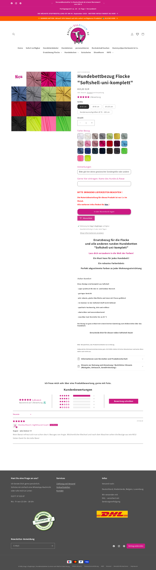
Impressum (134, 566)
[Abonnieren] (52, 546)
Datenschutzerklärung (91, 566)
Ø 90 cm (96, 107)
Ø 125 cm (109, 107)
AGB (102, 566)
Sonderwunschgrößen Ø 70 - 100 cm (95, 112)
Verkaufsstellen (63, 487)
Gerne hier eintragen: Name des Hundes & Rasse (101, 178)
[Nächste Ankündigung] (104, 3)
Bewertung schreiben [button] (123, 401)
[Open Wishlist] (137, 34)
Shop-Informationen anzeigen (92, 233)
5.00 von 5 (36, 400)
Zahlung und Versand (65, 483)
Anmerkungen (84, 166)
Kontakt (59, 490)
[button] (13, 34)
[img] (19, 421)
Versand (90, 92)
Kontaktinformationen (121, 566)
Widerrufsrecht (77, 566)
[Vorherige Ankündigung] (52, 3)
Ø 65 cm (83, 107)
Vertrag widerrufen (135, 546)
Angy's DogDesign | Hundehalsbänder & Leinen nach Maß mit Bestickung (46, 566)
